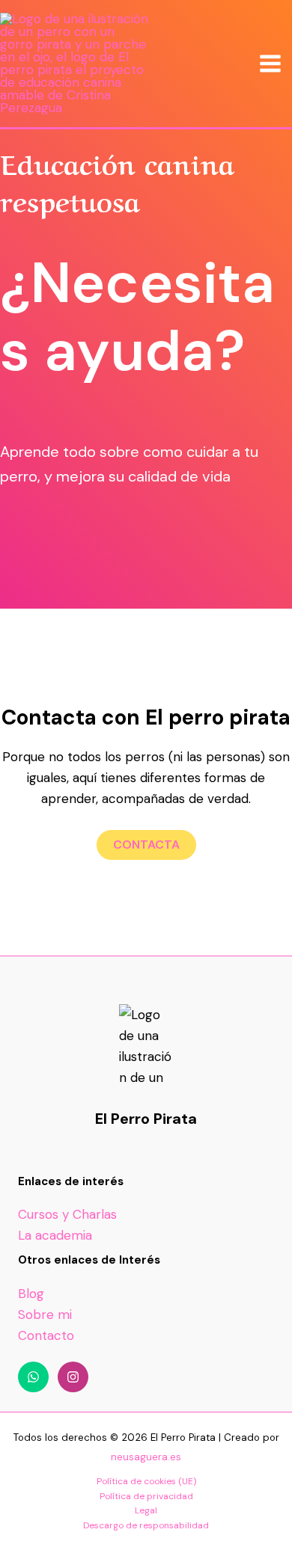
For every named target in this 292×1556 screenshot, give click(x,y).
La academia (55, 1235)
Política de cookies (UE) (146, 1481)
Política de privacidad (146, 1496)
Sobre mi (45, 1314)
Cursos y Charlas (67, 1214)
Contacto (46, 1335)
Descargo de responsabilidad (146, 1525)
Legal (146, 1510)
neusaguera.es (146, 1457)
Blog (31, 1293)
